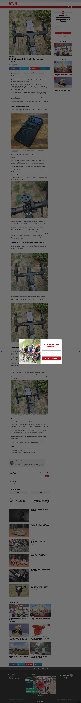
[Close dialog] (61, 340)
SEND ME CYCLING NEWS (51, 358)
